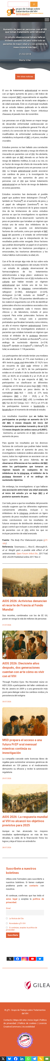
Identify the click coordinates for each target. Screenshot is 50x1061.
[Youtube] (32, 959)
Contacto (7, 1020)
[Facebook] (17, 959)
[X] (10, 959)
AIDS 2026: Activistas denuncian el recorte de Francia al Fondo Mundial (24, 605)
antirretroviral (31, 90)
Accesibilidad (28, 1026)
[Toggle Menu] (47, 19)
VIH (23, 120)
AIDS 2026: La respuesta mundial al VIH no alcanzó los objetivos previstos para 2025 (25, 821)
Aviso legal (33, 1020)
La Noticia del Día (16, 918)
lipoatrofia (6, 409)
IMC (19, 97)
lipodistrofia (39, 406)
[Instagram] (25, 959)
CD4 (23, 366)
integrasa (26, 288)
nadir (29, 366)
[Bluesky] (39, 959)
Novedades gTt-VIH (17, 923)
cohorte (24, 268)
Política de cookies (27, 1023)
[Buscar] (34, 4)
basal (4, 235)
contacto (33, 885)
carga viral (19, 362)
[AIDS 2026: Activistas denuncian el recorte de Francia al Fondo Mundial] (25, 595)
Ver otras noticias (25, 76)
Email (8, 908)
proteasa (34, 335)
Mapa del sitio (20, 1020)
